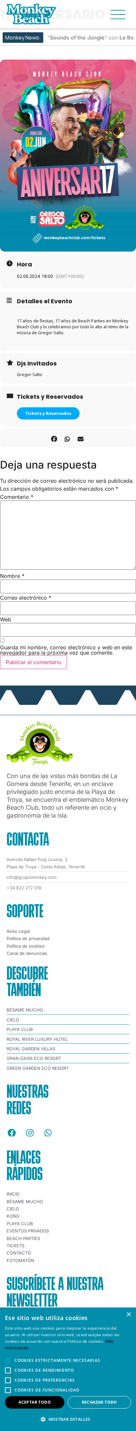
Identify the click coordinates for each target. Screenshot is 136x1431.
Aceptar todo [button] (34, 1402)
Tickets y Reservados (48, 413)
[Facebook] (11, 1132)
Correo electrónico (25, 597)
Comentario (16, 497)
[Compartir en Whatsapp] (67, 438)
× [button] (128, 1314)
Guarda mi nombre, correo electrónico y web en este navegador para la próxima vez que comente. (66, 650)
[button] (68, 1419)
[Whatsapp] (48, 1132)
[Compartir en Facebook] (54, 438)
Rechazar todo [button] (99, 1402)
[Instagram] (29, 1132)
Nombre (12, 576)
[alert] (68, 1369)
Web (5, 619)
